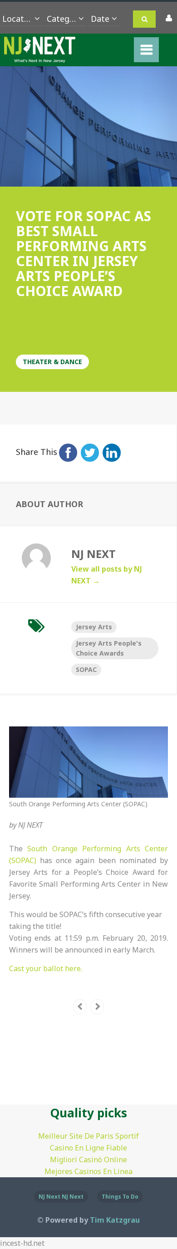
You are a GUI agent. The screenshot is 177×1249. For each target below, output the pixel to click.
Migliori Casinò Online (88, 1160)
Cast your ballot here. (45, 968)
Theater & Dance (52, 361)
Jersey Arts (94, 626)
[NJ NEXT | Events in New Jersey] (39, 56)
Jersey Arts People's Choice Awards (109, 648)
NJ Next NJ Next (61, 1196)
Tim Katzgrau (115, 1220)
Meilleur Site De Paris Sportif (88, 1136)
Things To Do (120, 1196)
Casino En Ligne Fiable (88, 1148)
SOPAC (86, 669)
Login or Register (167, 18)
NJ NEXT (30, 825)
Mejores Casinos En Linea (88, 1171)
